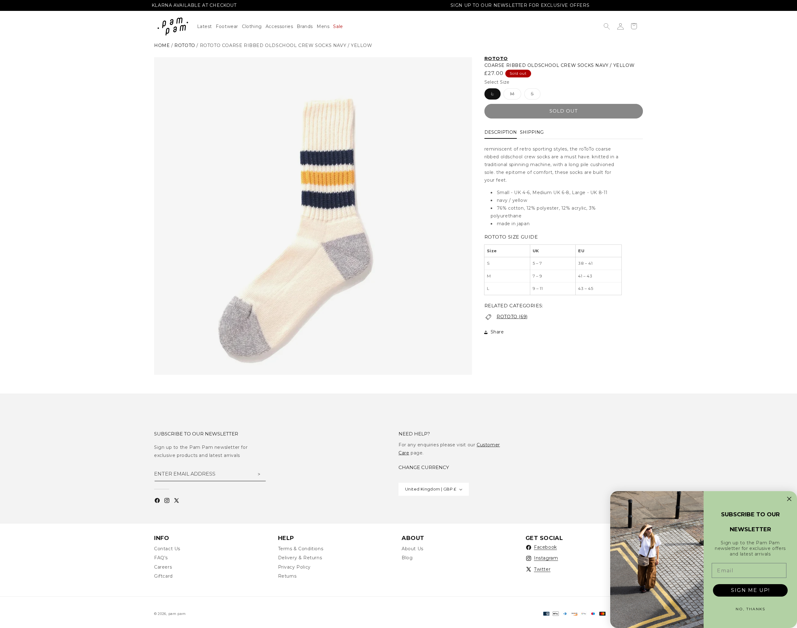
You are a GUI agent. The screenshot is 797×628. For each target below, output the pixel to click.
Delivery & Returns (300, 558)
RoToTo (496, 58)
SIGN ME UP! (750, 590)
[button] (254, 26)
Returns (287, 576)
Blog (407, 558)
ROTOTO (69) (512, 316)
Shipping (532, 132)
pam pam (177, 614)
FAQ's (161, 558)
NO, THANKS (750, 609)
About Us (412, 548)
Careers (163, 567)
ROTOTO (184, 45)
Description (500, 132)
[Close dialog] (789, 499)
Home (162, 45)
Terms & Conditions (300, 548)
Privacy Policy (294, 567)
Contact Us (167, 548)
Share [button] (497, 332)
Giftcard (163, 576)
